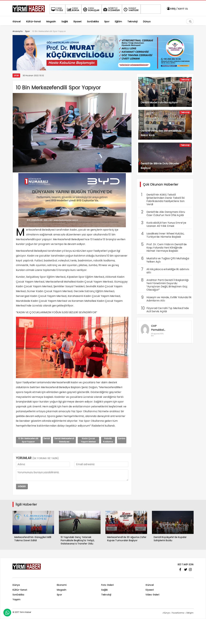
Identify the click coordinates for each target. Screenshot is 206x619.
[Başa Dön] (200, 613)
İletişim (190, 612)
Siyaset (149, 589)
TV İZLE (59, 9)
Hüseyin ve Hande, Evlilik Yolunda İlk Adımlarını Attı (166, 298)
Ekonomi (61, 585)
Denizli (47, 438)
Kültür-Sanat (20, 589)
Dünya (16, 585)
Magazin (61, 589)
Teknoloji (185, 79)
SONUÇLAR (93, 9)
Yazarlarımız (178, 612)
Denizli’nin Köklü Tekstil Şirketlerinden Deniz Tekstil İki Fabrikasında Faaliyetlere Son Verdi (163, 199)
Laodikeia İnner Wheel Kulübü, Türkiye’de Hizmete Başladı (162, 235)
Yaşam (17, 599)
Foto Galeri (107, 585)
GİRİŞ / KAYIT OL (178, 8)
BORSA (75, 9)
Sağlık (104, 589)
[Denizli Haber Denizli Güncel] (29, 12)
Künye (167, 612)
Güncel (149, 585)
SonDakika (18, 594)
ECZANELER (114, 9)
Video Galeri (152, 594)
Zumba (121, 438)
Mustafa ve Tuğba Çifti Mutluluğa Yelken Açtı (165, 259)
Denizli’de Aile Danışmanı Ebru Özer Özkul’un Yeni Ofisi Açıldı (163, 213)
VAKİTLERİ (133, 9)
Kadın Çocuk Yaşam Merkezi (88, 440)
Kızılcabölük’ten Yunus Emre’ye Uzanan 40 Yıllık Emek (163, 224)
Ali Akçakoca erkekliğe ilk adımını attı (165, 270)
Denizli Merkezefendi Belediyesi (64, 440)
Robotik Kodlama (108, 440)
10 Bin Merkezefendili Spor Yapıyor (28, 440)
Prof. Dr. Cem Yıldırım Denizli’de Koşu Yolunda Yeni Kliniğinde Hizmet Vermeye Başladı (164, 247)
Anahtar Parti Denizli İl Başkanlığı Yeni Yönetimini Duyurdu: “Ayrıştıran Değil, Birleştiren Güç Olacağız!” (165, 284)
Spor (16, 75)
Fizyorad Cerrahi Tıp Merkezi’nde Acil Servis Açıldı (165, 309)
